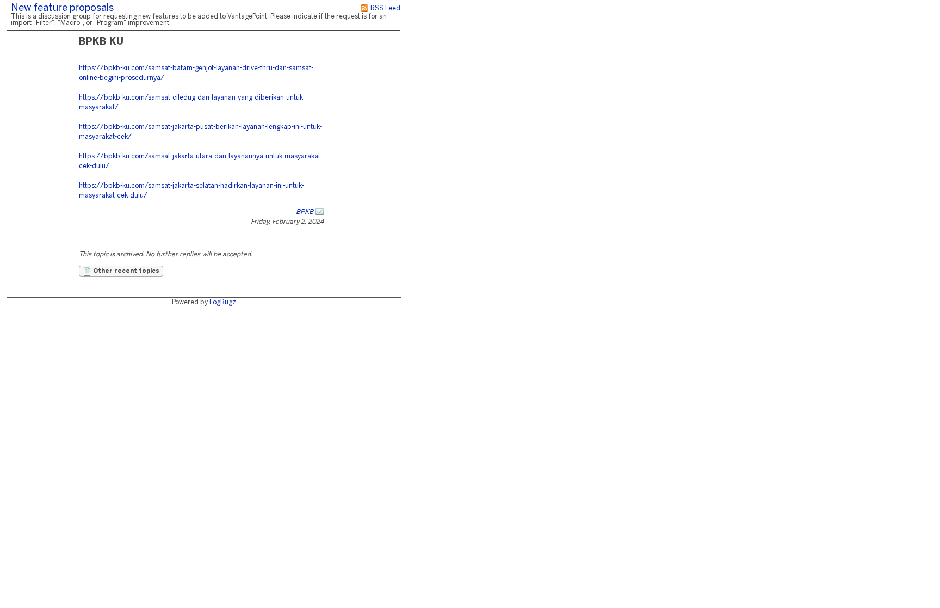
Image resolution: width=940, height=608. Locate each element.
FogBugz (222, 302)
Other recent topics (125, 271)
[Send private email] (319, 212)
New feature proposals (62, 8)
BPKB (304, 212)
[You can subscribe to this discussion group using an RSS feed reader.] (364, 8)
